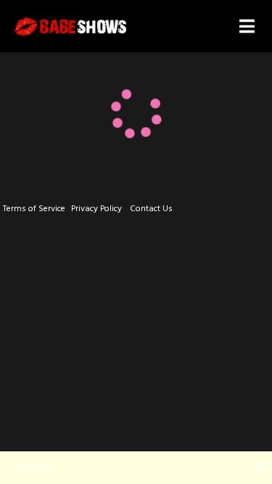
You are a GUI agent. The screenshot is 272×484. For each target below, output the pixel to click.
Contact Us (151, 208)
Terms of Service (34, 208)
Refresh (33, 467)
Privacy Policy (96, 208)
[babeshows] (70, 26)
